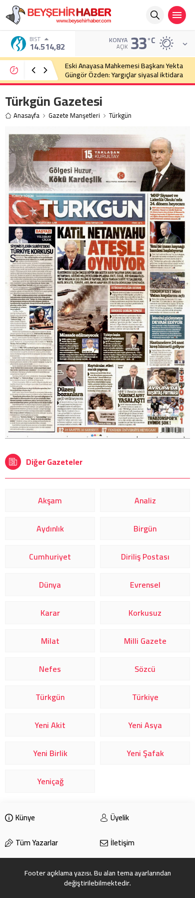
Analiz (145, 500)
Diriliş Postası (145, 556)
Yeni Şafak (145, 753)
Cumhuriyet (50, 556)
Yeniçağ (50, 781)
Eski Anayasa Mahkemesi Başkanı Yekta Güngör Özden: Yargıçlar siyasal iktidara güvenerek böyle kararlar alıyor (124, 74)
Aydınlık (50, 528)
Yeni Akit (50, 725)
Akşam (50, 500)
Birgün (145, 528)
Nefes (50, 668)
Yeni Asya (145, 725)
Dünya (50, 584)
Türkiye (145, 696)
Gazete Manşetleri (74, 115)
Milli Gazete (145, 640)
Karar (50, 612)
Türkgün (50, 696)
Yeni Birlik (50, 753)
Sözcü (145, 668)
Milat (50, 640)
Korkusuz (145, 612)
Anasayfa (27, 115)
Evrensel (145, 584)
